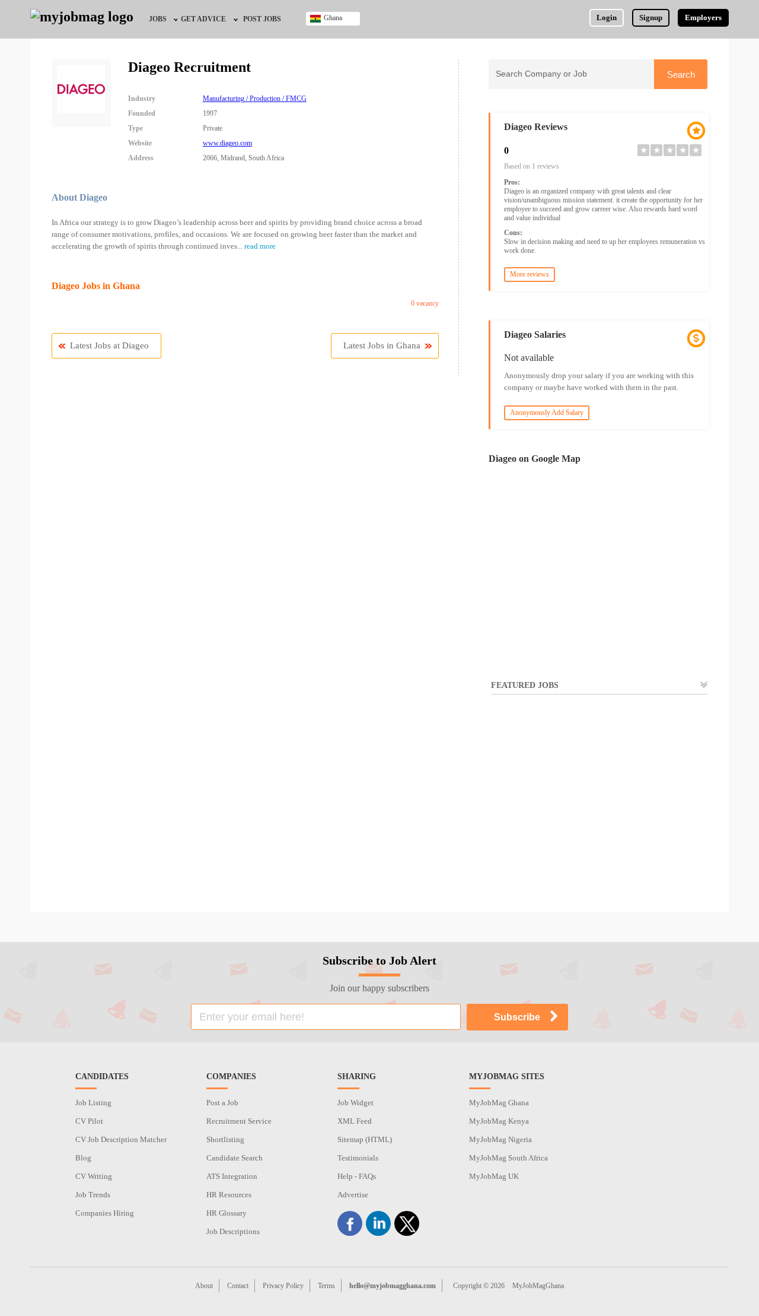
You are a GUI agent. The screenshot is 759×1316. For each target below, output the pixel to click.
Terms (326, 1286)
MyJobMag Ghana (499, 1102)
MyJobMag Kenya (499, 1121)
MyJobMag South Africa (508, 1157)
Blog (83, 1157)
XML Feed (354, 1121)
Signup (650, 17)
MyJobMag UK (494, 1176)
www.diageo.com (227, 143)
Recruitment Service (239, 1121)
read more (260, 246)
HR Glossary (226, 1213)
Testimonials (357, 1157)
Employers (703, 17)
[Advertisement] (598, 811)
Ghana (333, 18)
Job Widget (355, 1102)
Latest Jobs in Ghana (381, 345)
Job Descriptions (233, 1231)
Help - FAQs (356, 1176)
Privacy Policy (283, 1286)
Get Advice (203, 19)
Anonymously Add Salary (546, 412)
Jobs (158, 19)
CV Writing (93, 1176)
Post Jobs (262, 19)
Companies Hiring (104, 1213)
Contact (237, 1286)
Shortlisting (225, 1139)
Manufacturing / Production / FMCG (255, 98)
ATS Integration (231, 1176)
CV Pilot (89, 1121)
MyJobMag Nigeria (500, 1139)
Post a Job (222, 1102)
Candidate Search (234, 1157)
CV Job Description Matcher (121, 1139)
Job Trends (92, 1194)
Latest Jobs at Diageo (109, 345)
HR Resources (228, 1194)
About (204, 1286)
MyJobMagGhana (538, 1286)
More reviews (529, 274)
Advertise (352, 1194)
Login (607, 17)
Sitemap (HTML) (364, 1139)
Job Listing (93, 1102)
